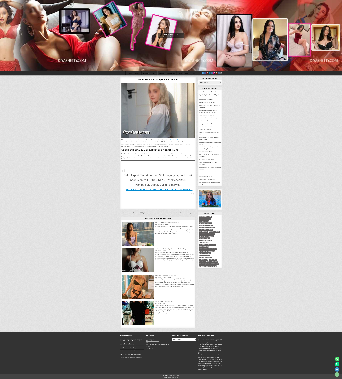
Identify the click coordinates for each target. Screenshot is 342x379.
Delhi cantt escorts (206, 229)
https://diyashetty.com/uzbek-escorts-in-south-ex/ (159, 189)
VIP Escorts (215, 264)
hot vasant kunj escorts (207, 244)
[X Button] (203, 73)
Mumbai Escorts (171, 73)
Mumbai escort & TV (205, 257)
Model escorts (204, 255)
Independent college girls (208, 249)
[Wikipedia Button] (221, 73)
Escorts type (146, 73)
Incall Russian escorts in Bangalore (129, 348)
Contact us (137, 73)
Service (193, 73)
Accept (200, 369)
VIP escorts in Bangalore (207, 266)
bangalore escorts (205, 225)
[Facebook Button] (205, 73)
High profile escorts (206, 236)
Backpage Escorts (205, 223)
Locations (161, 73)
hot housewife (204, 242)
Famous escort (214, 232)
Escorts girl (203, 232)
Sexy (207, 264)
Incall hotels (203, 247)
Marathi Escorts (204, 253)
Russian (201, 264)
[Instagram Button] (212, 73)
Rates (186, 73)
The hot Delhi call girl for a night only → (186, 213)
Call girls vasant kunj (206, 227)
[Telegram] (337, 369)
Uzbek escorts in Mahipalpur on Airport (158, 79)
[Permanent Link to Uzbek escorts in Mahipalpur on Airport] (158, 110)
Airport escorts (204, 219)
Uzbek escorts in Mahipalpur (178, 139)
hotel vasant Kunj (205, 240)
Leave (205, 369)
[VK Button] (219, 73)
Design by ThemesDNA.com (171, 377)
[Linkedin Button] (210, 73)
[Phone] (337, 364)
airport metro (204, 221)
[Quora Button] (217, 73)
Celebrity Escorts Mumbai (152, 341)
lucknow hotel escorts (207, 251)
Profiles (180, 73)
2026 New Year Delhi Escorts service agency (131, 354)
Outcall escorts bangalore (208, 262)
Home (122, 73)
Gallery (154, 73)
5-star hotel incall (205, 217)
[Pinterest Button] (207, 73)
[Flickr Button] (214, 73)
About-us (129, 73)
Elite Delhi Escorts (151, 348)
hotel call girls (204, 238)
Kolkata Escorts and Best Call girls (155, 342)
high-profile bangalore (207, 234)
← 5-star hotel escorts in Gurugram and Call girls (132, 213)
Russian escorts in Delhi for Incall (128, 351)
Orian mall (213, 259)
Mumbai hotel (203, 259)
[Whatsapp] (337, 359)
